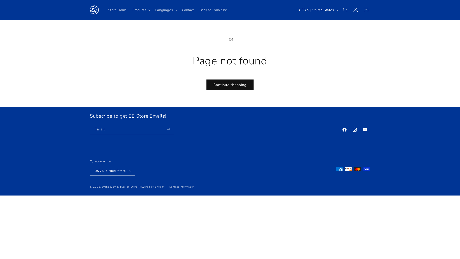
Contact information (182, 186)
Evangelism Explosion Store (120, 186)
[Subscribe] (169, 129)
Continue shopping (229, 84)
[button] (141, 10)
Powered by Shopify (152, 186)
